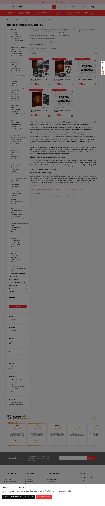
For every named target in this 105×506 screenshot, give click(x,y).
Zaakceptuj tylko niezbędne (12, 496)
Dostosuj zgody (29, 496)
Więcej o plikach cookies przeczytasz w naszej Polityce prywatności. (20, 493)
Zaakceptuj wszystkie (44, 496)
